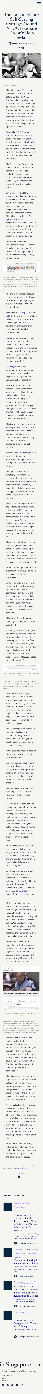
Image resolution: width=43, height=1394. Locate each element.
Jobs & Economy (20, 1211)
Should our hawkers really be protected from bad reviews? (24, 1300)
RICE (21, 1276)
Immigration (19, 1207)
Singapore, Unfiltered (23, 1215)
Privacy (5, 1381)
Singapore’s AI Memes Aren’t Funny (26, 1325)
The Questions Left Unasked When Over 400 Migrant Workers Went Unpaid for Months (25, 1224)
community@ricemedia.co (21, 1168)
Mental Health (20, 1253)
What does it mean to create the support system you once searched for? (26, 1269)
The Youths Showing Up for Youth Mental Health (26, 1262)
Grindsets (18, 1257)
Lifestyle (31, 1282)
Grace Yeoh (18, 43)
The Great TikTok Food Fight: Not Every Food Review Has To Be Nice (26, 1292)
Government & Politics (23, 1204)
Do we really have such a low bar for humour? (25, 1331)
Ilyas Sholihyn (24, 1243)
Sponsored (32, 1253)
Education (18, 1249)
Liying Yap (23, 1306)
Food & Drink (19, 1282)
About (4, 1378)
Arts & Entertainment (22, 1312)
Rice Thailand (7, 1376)
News (31, 1211)
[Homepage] (7, 4)
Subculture (19, 1316)
